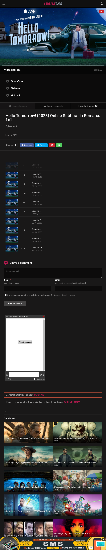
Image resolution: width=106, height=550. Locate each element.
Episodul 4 (36, 192)
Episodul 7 (36, 220)
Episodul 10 (37, 248)
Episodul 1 (36, 165)
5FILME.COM (72, 402)
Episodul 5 (36, 202)
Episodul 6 (36, 211)
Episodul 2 (36, 174)
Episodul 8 (36, 229)
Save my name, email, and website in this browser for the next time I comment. (41, 295)
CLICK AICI (39, 395)
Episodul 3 (36, 183)
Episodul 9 (36, 238)
